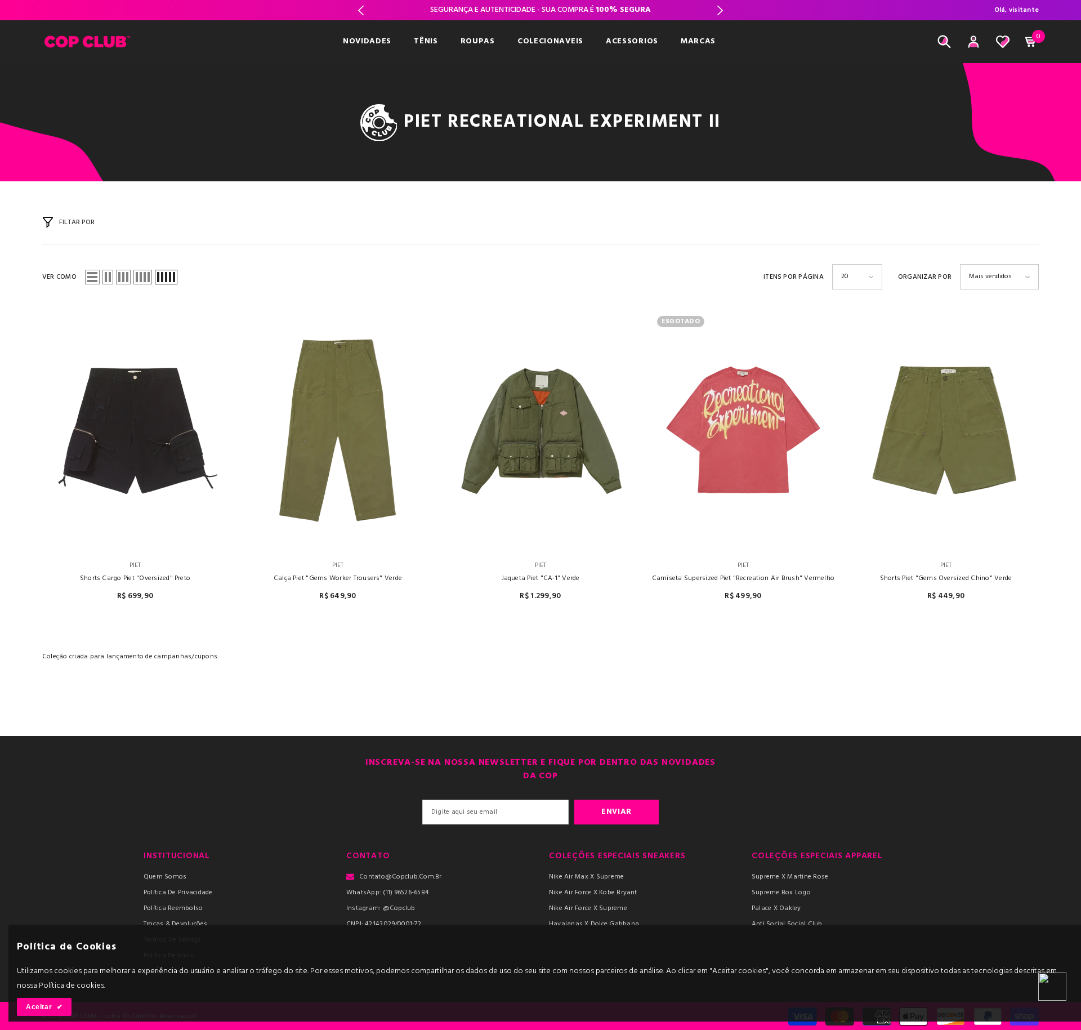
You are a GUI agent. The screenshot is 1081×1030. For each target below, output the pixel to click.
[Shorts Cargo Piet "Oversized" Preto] (135, 430)
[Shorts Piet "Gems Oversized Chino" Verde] (946, 430)
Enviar (616, 811)
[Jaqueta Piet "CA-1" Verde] (540, 430)
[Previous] (361, 10)
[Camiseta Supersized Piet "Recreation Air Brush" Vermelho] (743, 430)
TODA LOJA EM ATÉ (540, 9)
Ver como (59, 277)
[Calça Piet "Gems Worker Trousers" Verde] (338, 430)
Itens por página (793, 277)
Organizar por (925, 277)
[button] (92, 277)
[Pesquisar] (944, 41)
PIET (135, 565)
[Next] (720, 10)
